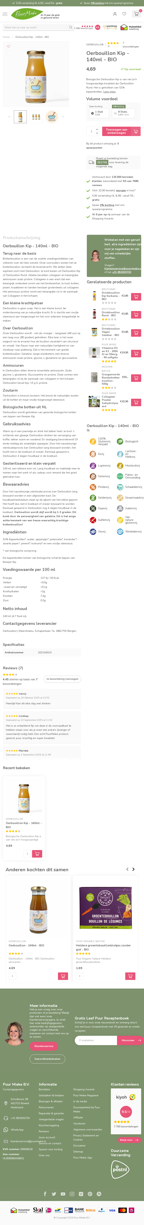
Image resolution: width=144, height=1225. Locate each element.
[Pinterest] (90, 1194)
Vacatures (79, 1123)
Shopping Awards (84, 1089)
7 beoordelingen (131, 44)
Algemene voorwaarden (87, 1129)
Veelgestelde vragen (51, 1119)
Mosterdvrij (132, 465)
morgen (121, 190)
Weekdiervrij (133, 531)
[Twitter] (54, 1194)
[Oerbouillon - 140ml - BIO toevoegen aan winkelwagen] (63, 976)
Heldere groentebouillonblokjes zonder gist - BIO (103, 947)
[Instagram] (72, 1194)
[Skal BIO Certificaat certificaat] (38, 1210)
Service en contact (50, 1143)
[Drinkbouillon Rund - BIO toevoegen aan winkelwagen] (136, 315)
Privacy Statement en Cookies (86, 1137)
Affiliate (78, 1117)
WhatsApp (17, 1130)
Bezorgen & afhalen (51, 1101)
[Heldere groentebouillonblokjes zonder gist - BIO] (105, 908)
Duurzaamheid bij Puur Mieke (86, 1109)
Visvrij (102, 531)
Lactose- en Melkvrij (131, 454)
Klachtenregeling (49, 1125)
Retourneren (46, 1107)
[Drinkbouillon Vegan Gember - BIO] (94, 332)
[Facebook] (45, 1194)
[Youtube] (63, 1194)
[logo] (38, 13)
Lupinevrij (104, 465)
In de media (80, 1101)
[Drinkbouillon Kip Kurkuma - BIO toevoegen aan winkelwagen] (136, 297)
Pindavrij (103, 487)
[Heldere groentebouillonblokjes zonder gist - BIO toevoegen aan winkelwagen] (130, 976)
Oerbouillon (94, 45)
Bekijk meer (126, 1139)
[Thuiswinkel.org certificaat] (131, 27)
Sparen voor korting (50, 1149)
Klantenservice (43, 1046)
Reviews (44, 1131)
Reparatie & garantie (51, 1113)
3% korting (97, 3)
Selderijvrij (105, 498)
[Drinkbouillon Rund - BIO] (94, 313)
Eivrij (101, 454)
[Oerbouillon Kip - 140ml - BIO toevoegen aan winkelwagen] (37, 854)
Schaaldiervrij (133, 487)
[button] (115, 14)
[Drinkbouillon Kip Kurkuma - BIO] (94, 295)
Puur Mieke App (82, 1157)
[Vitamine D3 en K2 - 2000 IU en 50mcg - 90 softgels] (94, 352)
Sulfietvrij (104, 520)
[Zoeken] (71, 27)
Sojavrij (102, 508)
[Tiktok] (81, 1194)
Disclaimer (79, 1145)
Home (6, 37)
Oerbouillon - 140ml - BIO (26, 945)
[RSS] (99, 1194)
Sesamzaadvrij (133, 498)
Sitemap (78, 1151)
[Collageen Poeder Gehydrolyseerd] (94, 401)
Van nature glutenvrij (131, 520)
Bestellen (44, 1089)
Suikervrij (131, 508)
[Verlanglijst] (124, 14)
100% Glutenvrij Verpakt (104, 441)
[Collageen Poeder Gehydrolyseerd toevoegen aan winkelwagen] (136, 402)
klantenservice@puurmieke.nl (28, 1141)
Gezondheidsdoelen (47, 1059)
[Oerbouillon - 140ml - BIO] (38, 908)
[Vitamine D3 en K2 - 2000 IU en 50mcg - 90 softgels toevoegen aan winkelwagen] (136, 353)
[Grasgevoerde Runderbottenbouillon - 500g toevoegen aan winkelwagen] (136, 378)
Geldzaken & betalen (51, 1095)
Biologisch (131, 441)
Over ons (44, 1155)
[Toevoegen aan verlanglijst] (8, 46)
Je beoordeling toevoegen (62, 679)
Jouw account (47, 1137)
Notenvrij (104, 476)
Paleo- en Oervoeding (132, 476)
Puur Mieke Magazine (85, 1095)
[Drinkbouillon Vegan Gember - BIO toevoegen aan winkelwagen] (136, 333)
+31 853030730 (20, 1118)
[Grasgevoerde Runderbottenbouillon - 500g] (94, 377)
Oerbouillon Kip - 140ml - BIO (32, 37)
